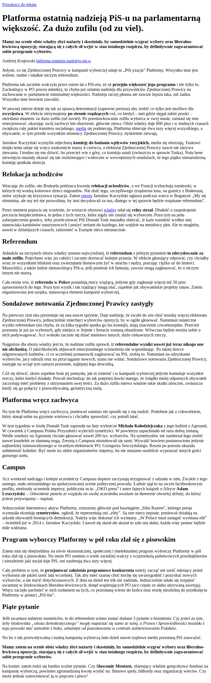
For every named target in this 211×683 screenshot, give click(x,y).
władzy (110, 210)
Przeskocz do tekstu (19, 4)
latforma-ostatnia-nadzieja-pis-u (63, 60)
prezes (86, 195)
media (81, 128)
